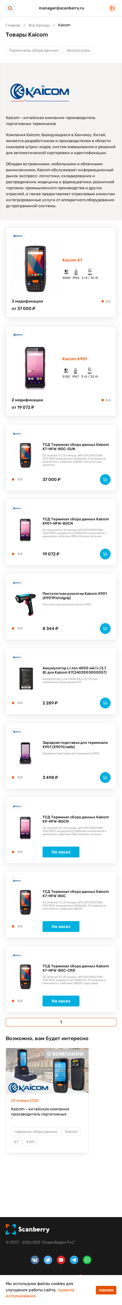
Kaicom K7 (72, 260)
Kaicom (71, 1131)
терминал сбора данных (35, 1131)
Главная (13, 25)
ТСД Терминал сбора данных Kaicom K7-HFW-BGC (76, 893)
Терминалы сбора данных (34, 50)
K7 (16, 1142)
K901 (30, 1142)
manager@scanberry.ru (61, 8)
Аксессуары (78, 50)
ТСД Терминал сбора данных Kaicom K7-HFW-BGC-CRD (76, 968)
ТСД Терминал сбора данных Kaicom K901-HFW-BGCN (76, 521)
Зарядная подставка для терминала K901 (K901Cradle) (75, 744)
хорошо (106, 1290)
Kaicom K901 (74, 359)
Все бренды (39, 25)
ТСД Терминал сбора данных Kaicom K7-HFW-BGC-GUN (76, 446)
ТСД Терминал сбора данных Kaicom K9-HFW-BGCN (76, 819)
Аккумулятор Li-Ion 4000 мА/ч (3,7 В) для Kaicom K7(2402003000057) (75, 670)
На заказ (61, 852)
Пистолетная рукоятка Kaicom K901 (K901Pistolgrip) (75, 595)
